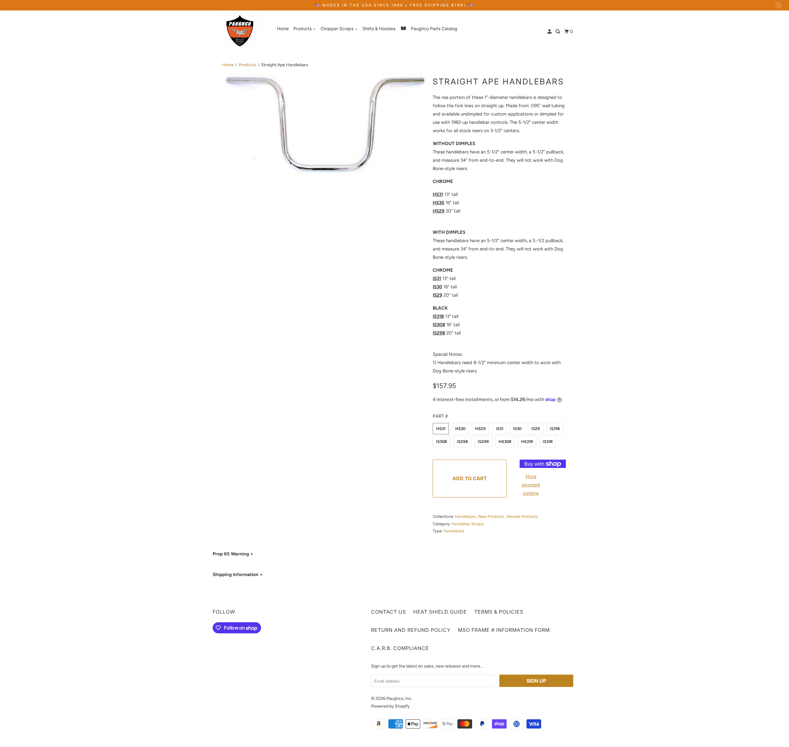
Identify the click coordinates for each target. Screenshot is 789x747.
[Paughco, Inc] (240, 31)
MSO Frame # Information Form (504, 630)
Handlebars (465, 516)
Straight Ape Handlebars (498, 81)
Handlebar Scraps (468, 524)
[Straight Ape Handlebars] (324, 125)
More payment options (531, 485)
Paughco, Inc (398, 698)
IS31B (555, 428)
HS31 (440, 428)
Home (228, 64)
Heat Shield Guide (440, 612)
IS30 (517, 428)
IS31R (548, 441)
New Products (491, 516)
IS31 (499, 428)
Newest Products (522, 516)
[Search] (558, 31)
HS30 (460, 428)
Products (247, 64)
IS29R (483, 441)
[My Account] (550, 31)
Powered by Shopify (390, 706)
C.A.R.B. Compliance (400, 648)
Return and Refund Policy (411, 630)
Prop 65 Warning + (233, 554)
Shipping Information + (238, 574)
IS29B (462, 441)
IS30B (441, 441)
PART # (440, 416)
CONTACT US (388, 612)
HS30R (505, 441)
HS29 (480, 428)
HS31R (527, 441)
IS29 (535, 428)
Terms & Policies (498, 612)
